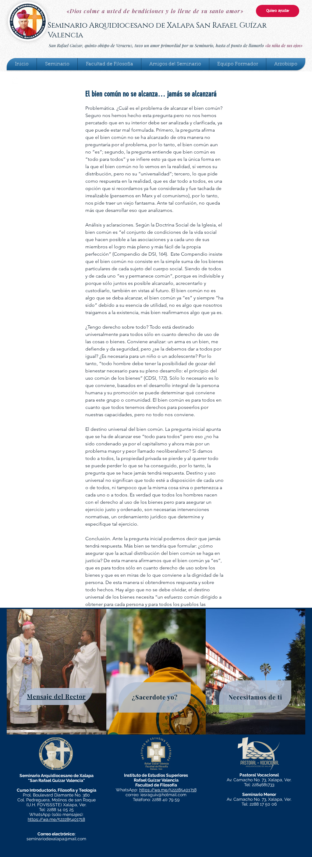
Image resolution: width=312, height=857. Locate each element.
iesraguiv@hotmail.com (163, 794)
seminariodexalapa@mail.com (56, 838)
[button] (57, 64)
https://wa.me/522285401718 (56, 819)
